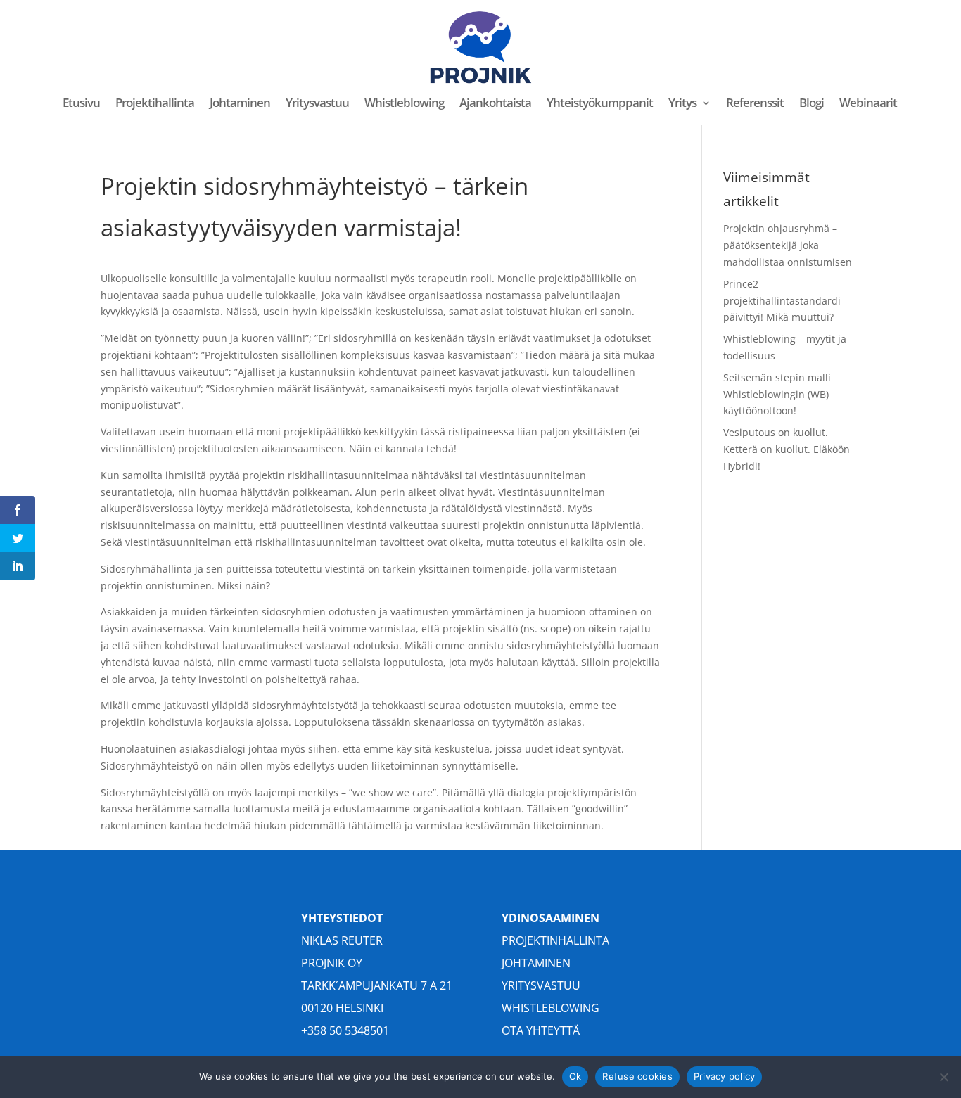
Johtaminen (240, 104)
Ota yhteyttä (541, 1030)
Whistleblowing (404, 104)
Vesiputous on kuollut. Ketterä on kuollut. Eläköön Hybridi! (786, 449)
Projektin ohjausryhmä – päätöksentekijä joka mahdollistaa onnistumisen (787, 245)
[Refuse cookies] (943, 1077)
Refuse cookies (637, 1076)
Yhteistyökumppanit (600, 104)
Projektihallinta (154, 104)
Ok (575, 1076)
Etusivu (81, 104)
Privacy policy (725, 1076)
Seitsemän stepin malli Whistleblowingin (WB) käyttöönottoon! (777, 394)
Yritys (682, 104)
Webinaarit (868, 104)
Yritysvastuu (317, 104)
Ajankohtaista (495, 104)
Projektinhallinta (555, 940)
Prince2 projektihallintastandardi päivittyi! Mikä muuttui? (782, 300)
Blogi (811, 104)
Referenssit (755, 104)
